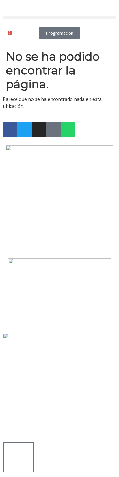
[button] (59, 17)
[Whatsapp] (68, 129)
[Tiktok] (53, 129)
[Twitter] (24, 129)
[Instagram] (39, 129)
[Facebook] (10, 129)
